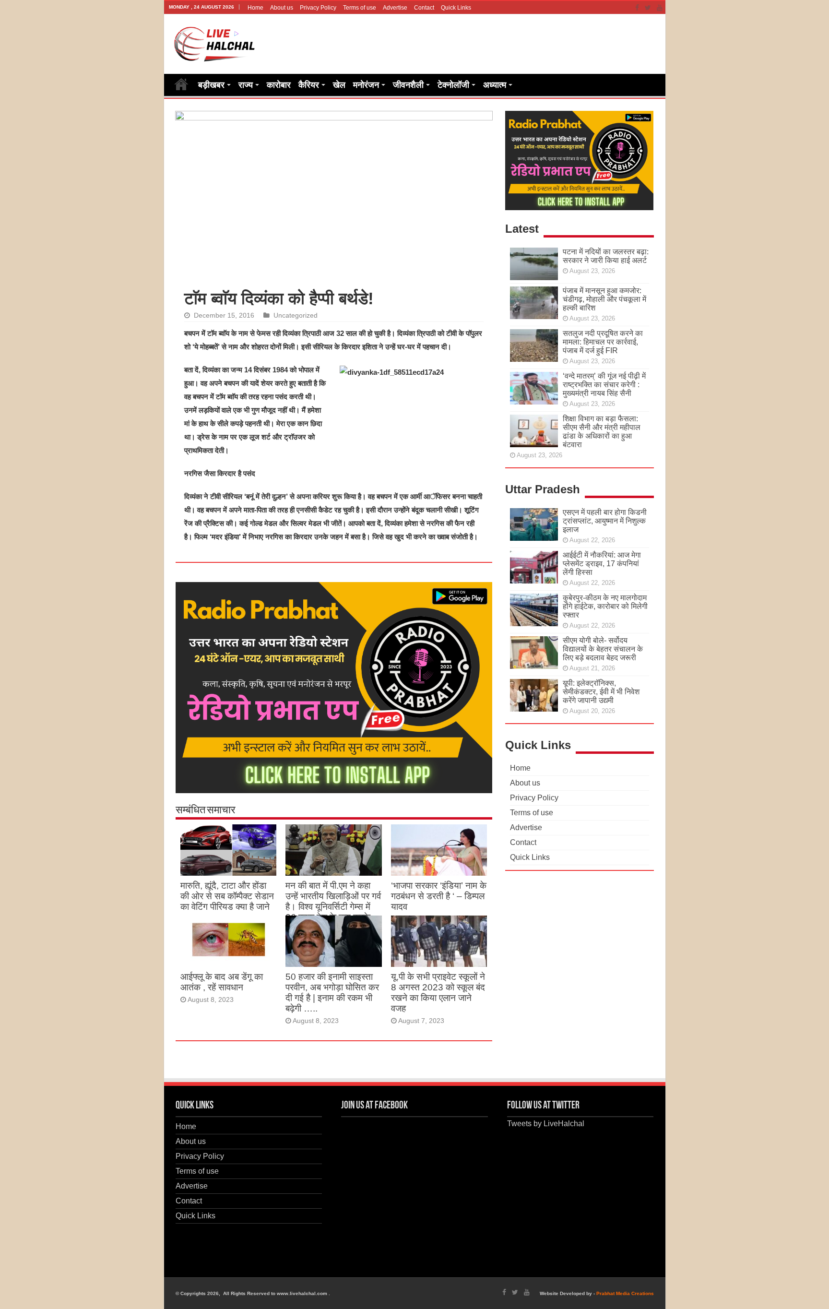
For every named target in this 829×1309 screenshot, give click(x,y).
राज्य (245, 85)
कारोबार (279, 85)
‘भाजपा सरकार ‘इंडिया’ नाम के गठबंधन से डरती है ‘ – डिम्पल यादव (438, 896)
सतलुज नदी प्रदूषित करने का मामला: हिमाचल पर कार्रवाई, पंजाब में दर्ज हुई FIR (603, 342)
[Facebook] (637, 7)
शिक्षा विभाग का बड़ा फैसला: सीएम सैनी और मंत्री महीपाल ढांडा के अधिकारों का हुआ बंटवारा (601, 432)
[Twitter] (648, 7)
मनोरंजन (366, 85)
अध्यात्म (494, 85)
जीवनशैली (408, 85)
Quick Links (456, 7)
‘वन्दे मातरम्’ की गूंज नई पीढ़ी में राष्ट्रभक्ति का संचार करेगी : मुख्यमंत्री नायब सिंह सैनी (604, 384)
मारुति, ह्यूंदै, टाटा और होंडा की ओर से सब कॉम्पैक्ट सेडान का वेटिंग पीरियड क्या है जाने (227, 896)
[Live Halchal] (215, 42)
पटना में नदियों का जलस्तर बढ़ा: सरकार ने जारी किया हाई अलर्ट (606, 256)
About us (281, 7)
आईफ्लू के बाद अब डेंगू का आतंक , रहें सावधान (221, 982)
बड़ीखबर (211, 85)
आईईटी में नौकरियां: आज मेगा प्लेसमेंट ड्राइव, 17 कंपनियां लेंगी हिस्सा (602, 563)
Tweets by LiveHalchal (545, 1123)
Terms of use (359, 7)
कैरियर (308, 85)
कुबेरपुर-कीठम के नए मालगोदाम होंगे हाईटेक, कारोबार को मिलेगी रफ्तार (605, 606)
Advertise (395, 7)
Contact (424, 7)
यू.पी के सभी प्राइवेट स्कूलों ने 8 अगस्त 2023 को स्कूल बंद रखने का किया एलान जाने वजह (438, 992)
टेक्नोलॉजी (453, 85)
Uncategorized (295, 315)
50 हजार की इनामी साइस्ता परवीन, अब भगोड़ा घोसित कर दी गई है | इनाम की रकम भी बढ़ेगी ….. (332, 992)
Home (255, 7)
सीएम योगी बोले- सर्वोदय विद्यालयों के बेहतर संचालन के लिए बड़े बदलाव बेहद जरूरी (603, 649)
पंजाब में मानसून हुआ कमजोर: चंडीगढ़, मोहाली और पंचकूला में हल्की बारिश (604, 299)
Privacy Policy (318, 7)
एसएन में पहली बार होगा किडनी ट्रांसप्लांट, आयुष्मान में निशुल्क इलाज (605, 521)
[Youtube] (659, 7)
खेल (339, 85)
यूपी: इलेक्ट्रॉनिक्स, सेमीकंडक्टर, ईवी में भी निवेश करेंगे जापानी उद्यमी (601, 691)
